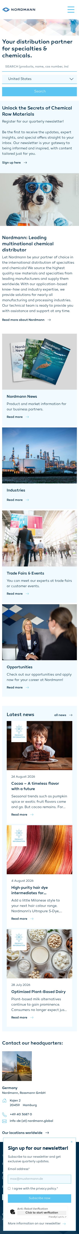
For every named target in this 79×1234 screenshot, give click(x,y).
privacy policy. (46, 1188)
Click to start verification (42, 1212)
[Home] (18, 9)
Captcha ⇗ (57, 1217)
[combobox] (39, 67)
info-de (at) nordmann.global (31, 1121)
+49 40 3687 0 (21, 1114)
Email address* (33, 1179)
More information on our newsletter (34, 1223)
